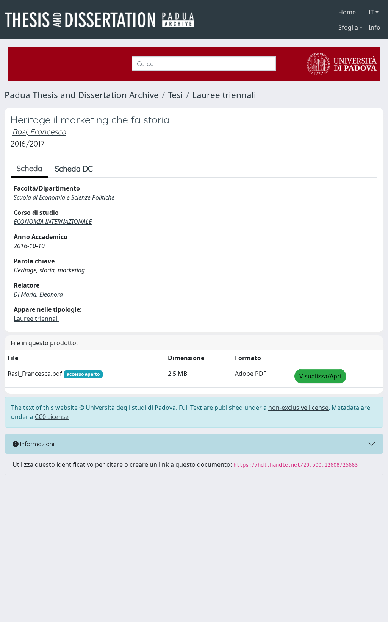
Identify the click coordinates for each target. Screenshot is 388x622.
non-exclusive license (298, 407)
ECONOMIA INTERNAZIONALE (53, 221)
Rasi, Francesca (39, 131)
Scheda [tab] (29, 168)
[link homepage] (102, 20)
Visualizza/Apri (320, 376)
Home (347, 12)
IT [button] (371, 12)
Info (374, 27)
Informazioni (36, 444)
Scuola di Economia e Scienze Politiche (64, 197)
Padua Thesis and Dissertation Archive (82, 95)
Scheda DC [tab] (74, 168)
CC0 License (52, 417)
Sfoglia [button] (348, 27)
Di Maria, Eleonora (38, 294)
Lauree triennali (224, 95)
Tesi (175, 95)
